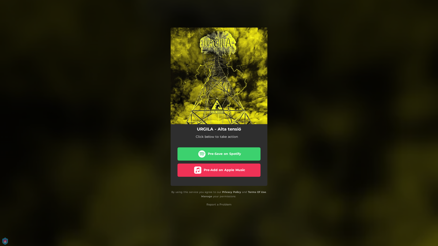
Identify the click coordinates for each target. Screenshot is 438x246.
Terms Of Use (257, 192)
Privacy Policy (231, 192)
